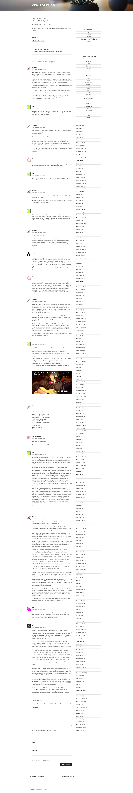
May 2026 (78, 134)
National (89, 75)
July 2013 (78, 575)
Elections (89, 36)
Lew (45, 18)
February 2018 (79, 416)
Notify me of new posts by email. (41, 760)
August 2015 (79, 503)
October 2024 (79, 186)
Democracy (88, 30)
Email (34, 742)
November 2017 (80, 425)
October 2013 (79, 566)
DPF (88, 32)
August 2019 (79, 364)
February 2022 (79, 278)
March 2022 (79, 275)
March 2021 (79, 310)
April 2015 (78, 514)
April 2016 (78, 480)
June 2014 (78, 543)
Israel (88, 58)
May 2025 (78, 166)
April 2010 (78, 687)
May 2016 (78, 477)
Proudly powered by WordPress (39, 789)
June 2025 (79, 163)
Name (34, 734)
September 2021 (80, 292)
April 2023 (78, 238)
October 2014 (79, 531)
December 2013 (80, 560)
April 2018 (78, 410)
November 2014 (80, 528)
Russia (89, 100)
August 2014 (79, 537)
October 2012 (79, 600)
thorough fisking (53, 28)
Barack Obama (89, 23)
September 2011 (80, 638)
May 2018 (78, 408)
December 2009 (80, 698)
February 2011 (79, 658)
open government (88, 82)
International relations (88, 56)
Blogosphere (38, 49)
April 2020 (79, 341)
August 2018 (79, 399)
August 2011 (79, 641)
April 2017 (78, 445)
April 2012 (78, 618)
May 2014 (78, 546)
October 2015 (79, 497)
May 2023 (78, 235)
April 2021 (78, 307)
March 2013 (79, 586)
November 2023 (80, 217)
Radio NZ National (88, 94)
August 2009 (79, 710)
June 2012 (78, 612)
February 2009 (80, 727)
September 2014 (80, 534)
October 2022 (79, 255)
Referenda (88, 96)
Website (34, 750)
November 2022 (80, 252)
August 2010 (79, 675)
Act (88, 18)
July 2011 (78, 644)
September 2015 (80, 500)
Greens (88, 44)
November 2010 (80, 667)
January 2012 (79, 626)
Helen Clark (88, 46)
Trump (88, 115)
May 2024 (78, 200)
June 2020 (79, 335)
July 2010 (78, 678)
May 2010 (78, 684)
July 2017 (78, 436)
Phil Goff (88, 86)
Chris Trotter (88, 25)
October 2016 (79, 462)
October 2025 (79, 154)
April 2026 (78, 137)
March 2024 (79, 206)
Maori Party (88, 68)
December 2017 (80, 422)
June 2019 (78, 370)
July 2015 (78, 505)
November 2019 (80, 356)
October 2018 (79, 393)
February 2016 (79, 485)
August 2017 (79, 433)
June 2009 (79, 716)
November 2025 (80, 151)
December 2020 (80, 318)
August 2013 (79, 572)
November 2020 (80, 321)
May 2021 (78, 304)
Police (88, 88)
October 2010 (79, 670)
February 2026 (80, 143)
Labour (88, 66)
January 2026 (79, 145)
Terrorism (89, 108)
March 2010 (79, 690)
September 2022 (80, 258)
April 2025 (78, 168)
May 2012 (78, 615)
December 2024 (80, 180)
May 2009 (79, 719)
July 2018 (78, 402)
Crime (45, 49)
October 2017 (79, 428)
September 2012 (80, 603)
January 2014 (79, 557)
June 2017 (78, 439)
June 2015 (78, 508)
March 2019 (79, 379)
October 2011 (79, 635)
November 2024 (80, 183)
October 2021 (79, 289)
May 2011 (78, 649)
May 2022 (78, 269)
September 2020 (80, 327)
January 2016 (79, 488)
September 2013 (80, 569)
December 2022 (80, 249)
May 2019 (78, 373)
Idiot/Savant (88, 52)
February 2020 (80, 347)
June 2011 (78, 647)
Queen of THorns (54, 51)
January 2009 (79, 730)
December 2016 (80, 456)
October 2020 (79, 324)
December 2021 (80, 284)
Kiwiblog (88, 63)
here (45, 441)
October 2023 (79, 220)
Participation (88, 84)
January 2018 (79, 419)
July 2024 (78, 194)
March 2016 (79, 482)
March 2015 (79, 517)
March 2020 (79, 344)
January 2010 (79, 696)
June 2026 (79, 131)
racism (88, 92)
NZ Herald (88, 80)
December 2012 (80, 595)
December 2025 (80, 148)
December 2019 (80, 353)
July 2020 (78, 333)
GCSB (88, 41)
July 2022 (78, 263)
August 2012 (79, 606)
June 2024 (79, 197)
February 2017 (79, 451)
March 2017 (79, 448)
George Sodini (38, 51)
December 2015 (80, 491)
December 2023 (80, 215)
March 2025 (79, 171)
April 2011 (78, 652)
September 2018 (80, 396)
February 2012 (79, 624)
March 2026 (79, 140)
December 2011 (80, 629)
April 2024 (78, 203)
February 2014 (79, 554)
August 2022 (79, 261)
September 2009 (80, 707)
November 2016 (80, 459)
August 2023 (79, 226)
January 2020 (79, 350)
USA (48, 49)
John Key (88, 61)
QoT (33, 625)
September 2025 (80, 157)
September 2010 (80, 673)
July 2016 (78, 471)
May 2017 (78, 442)
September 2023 (80, 223)
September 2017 (80, 431)
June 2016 (78, 474)
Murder (45, 51)
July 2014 (78, 540)
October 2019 (79, 359)
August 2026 (79, 125)
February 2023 (80, 243)
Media (88, 70)
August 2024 (79, 191)
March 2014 (79, 551)
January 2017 (79, 454)
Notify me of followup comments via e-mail (44, 730)
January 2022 (79, 281)
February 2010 (80, 693)
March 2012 (79, 621)
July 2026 (78, 128)
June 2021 (78, 301)
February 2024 (80, 209)
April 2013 (78, 583)
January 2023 (79, 246)
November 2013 (80, 563)
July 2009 (78, 713)
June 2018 (78, 405)
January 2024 (79, 212)
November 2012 (80, 598)
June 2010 (79, 681)
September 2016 (80, 465)
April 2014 (78, 549)
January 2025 (79, 177)
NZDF (88, 78)
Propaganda (88, 90)
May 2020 (78, 338)
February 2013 (79, 589)
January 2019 (79, 384)
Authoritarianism (88, 21)
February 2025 (80, 174)
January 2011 (79, 661)
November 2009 (80, 701)
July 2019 (78, 367)
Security (89, 103)
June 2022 (78, 266)
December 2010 (80, 664)
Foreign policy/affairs (89, 39)
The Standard (89, 110)
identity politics (88, 50)
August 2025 (79, 160)
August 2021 (79, 295)
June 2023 (79, 232)
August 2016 (79, 468)
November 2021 (80, 286)
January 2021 (79, 315)
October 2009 (79, 704)
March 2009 (79, 724)
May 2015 (78, 511)
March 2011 (79, 655)
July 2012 (78, 609)
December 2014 (80, 526)
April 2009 (79, 721)
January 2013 (79, 592)
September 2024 (80, 189)
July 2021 (78, 298)
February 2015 (79, 520)
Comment (35, 707)
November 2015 (80, 494)
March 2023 (79, 240)
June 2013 (78, 577)
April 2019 (78, 376)
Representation (88, 98)
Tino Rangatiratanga (88, 112)
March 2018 (79, 413)
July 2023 (78, 229)
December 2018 (80, 387)
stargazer (35, 253)
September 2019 (80, 361)
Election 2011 (89, 34)
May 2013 (78, 580)
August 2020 (79, 330)
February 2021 (79, 312)
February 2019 (79, 382)
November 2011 (80, 632)
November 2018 (80, 390)
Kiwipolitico (43, 5)
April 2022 (78, 272)
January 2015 (79, 523)
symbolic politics (88, 106)
